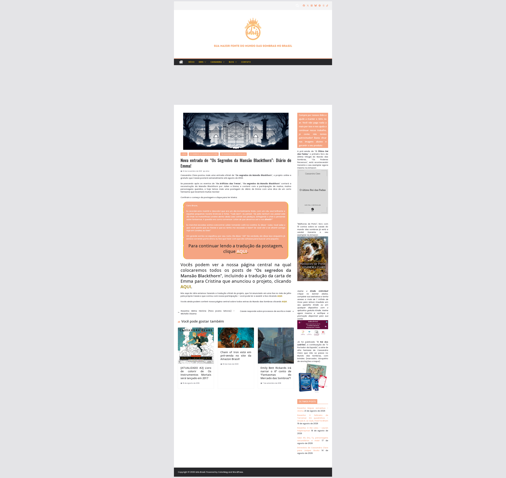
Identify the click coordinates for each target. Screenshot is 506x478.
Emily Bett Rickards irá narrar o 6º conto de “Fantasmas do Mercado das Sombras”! (276, 373)
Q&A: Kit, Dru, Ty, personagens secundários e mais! (312, 439)
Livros (184, 154)
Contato (246, 62)
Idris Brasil (200, 472)
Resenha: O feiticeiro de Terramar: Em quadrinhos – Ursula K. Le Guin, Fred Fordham (312, 418)
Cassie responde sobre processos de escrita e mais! (265, 311)
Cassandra (216, 62)
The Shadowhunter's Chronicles (233, 154)
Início (191, 62)
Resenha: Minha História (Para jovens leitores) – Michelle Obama (208, 312)
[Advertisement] (253, 85)
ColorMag (223, 472)
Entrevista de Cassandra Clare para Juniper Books (312, 449)
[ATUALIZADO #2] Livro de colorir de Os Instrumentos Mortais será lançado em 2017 (196, 373)
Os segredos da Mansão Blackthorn (204, 154)
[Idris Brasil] (181, 62)
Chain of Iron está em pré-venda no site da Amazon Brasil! (235, 355)
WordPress (238, 472)
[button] (204, 62)
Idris (201, 62)
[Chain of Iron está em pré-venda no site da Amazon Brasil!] (236, 329)
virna (207, 171)
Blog (231, 62)
